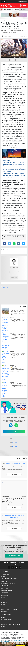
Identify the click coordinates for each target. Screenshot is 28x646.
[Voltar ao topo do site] (26, 355)
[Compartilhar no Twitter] (9, 244)
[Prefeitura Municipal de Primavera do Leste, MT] (14, 643)
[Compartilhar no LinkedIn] (23, 244)
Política (4, 604)
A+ (12, 60)
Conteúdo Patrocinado (9, 583)
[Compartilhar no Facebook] (4, 244)
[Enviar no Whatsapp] (14, 244)
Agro (3, 576)
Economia (5, 586)
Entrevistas (5, 593)
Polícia (4, 602)
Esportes (5, 595)
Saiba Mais (14, 277)
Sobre (4, 626)
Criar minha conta (14, 555)
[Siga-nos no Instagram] (12, 567)
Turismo (4, 611)
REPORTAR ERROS (21, 60)
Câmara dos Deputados (9, 579)
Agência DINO (6, 574)
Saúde (4, 607)
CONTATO (4, 617)
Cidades (4, 581)
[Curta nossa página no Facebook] (9, 567)
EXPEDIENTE (5, 622)
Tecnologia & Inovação (9, 609)
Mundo (4, 600)
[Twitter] (18, 273)
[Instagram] (9, 273)
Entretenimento (7, 590)
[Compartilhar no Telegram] (19, 244)
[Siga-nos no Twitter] (16, 567)
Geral (4, 597)
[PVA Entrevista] (9, 5)
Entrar (3, 1)
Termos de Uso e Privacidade (11, 624)
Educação (5, 588)
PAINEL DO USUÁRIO (7, 619)
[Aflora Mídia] (14, 14)
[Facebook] (14, 273)
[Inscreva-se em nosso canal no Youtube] (20, 567)
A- (7, 60)
